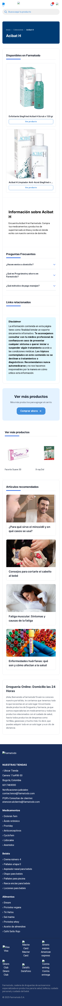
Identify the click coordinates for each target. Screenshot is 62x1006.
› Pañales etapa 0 (11, 864)
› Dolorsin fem (9, 816)
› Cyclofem (8, 835)
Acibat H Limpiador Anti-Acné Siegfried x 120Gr (33, 182)
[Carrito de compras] (58, 4)
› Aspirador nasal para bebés (17, 869)
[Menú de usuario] (4, 4)
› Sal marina (8, 917)
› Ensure (6, 902)
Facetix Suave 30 (13, 469)
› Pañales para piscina (13, 878)
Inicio (8, 30)
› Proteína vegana (11, 907)
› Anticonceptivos (11, 830)
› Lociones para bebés (14, 888)
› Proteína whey (10, 921)
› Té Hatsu (8, 912)
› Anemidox (8, 845)
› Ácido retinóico (11, 821)
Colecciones (18, 30)
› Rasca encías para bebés (16, 883)
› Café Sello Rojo (11, 931)
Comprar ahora (29, 411)
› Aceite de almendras (14, 926)
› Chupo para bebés (12, 873)
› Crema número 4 (11, 859)
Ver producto (31, 122)
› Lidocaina (8, 840)
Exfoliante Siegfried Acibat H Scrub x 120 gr (31, 116)
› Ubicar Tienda (10, 770)
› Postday (7, 825)
